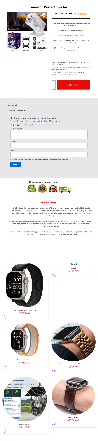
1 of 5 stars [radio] (23, 125)
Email (13, 150)
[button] (44, 15)
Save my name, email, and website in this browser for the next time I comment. (40, 160)
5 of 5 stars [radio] (32, 125)
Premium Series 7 (73, 417)
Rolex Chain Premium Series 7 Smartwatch (73, 364)
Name (13, 141)
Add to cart (73, 85)
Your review (16, 129)
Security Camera (24, 424)
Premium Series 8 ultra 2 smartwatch (24, 310)
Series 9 (73, 268)
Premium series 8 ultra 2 (24, 360)
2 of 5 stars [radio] (25, 125)
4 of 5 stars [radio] (30, 125)
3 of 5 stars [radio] (28, 125)
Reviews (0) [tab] (12, 105)
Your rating (15, 125)
